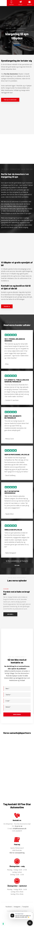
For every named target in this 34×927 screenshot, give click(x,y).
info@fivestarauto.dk (19, 828)
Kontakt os (7, 306)
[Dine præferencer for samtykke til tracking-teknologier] (3, 924)
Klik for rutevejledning (17, 853)
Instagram (17, 906)
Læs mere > (10, 614)
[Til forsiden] (17, 12)
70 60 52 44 (18, 826)
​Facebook (9, 906)
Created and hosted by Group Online (17, 911)
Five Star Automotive (11, 74)
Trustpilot (25, 906)
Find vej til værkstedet (10, 99)
